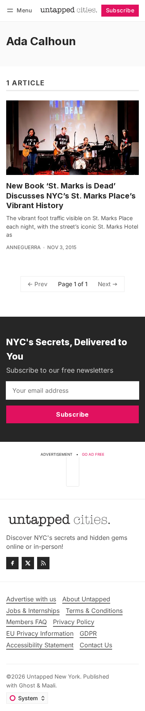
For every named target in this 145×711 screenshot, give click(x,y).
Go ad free (93, 454)
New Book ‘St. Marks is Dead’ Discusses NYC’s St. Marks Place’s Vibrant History (71, 195)
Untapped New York (53, 676)
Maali (48, 685)
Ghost (27, 685)
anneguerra (23, 247)
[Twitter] (28, 563)
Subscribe (120, 10)
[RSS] (43, 563)
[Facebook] (12, 563)
